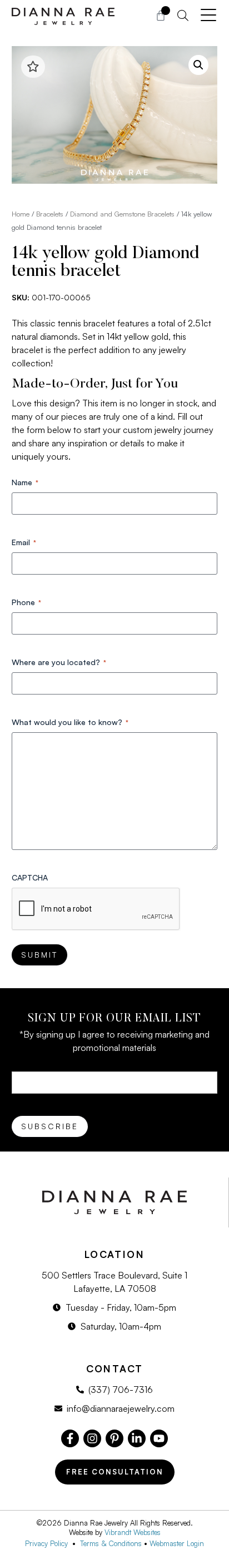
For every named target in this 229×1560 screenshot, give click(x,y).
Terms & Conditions (111, 1543)
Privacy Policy (48, 1543)
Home (20, 213)
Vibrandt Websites (132, 1532)
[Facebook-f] (70, 1438)
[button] (198, 65)
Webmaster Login (177, 1543)
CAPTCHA (30, 877)
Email (24, 542)
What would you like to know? (70, 722)
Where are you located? (59, 662)
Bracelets (49, 213)
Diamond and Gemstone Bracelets (122, 213)
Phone (26, 602)
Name (25, 482)
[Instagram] (92, 1438)
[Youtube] (159, 1438)
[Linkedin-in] (137, 1438)
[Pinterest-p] (114, 1438)
